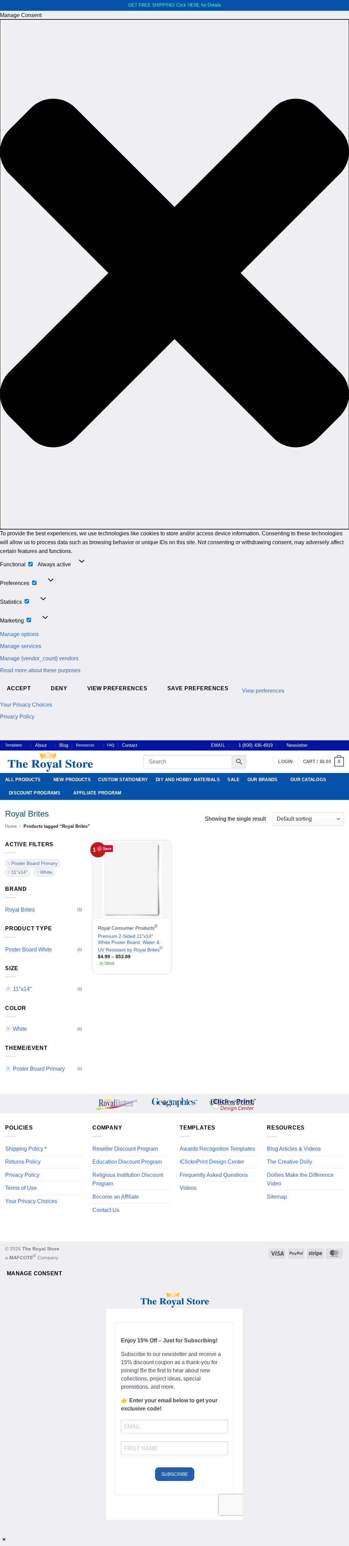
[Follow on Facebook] (315, 745)
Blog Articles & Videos (294, 1149)
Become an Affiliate (115, 1197)
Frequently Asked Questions (214, 1175)
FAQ (111, 745)
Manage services (20, 646)
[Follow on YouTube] (340, 745)
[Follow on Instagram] (321, 745)
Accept (19, 688)
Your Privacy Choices (26, 705)
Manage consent (34, 1273)
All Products (23, 779)
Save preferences (197, 688)
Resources (85, 745)
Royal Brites (20, 910)
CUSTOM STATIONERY (123, 779)
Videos (188, 1188)
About (41, 745)
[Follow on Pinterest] (334, 745)
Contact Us (105, 1210)
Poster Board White (28, 949)
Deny (59, 688)
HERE (193, 4)
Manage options (19, 634)
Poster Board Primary (34, 863)
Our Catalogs (308, 779)
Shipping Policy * (26, 1149)
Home (11, 826)
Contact (129, 745)
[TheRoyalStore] (66, 762)
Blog (63, 745)
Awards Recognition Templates (217, 1149)
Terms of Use (21, 1188)
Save (107, 848)
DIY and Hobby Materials (188, 779)
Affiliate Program (97, 792)
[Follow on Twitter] (327, 745)
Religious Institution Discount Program (127, 1179)
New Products (72, 779)
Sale (233, 779)
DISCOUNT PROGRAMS (34, 792)
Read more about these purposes (40, 670)
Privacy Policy (17, 717)
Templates (13, 745)
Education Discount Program (127, 1162)
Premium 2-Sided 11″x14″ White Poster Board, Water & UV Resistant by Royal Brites (130, 942)
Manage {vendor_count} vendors (39, 658)
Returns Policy (23, 1162)
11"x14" (19, 872)
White (46, 872)
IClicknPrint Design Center (212, 1162)
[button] (174, 274)
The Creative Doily (289, 1162)
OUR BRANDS (262, 779)
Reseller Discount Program (125, 1149)
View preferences (117, 688)
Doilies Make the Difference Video (300, 1179)
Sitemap (277, 1197)
